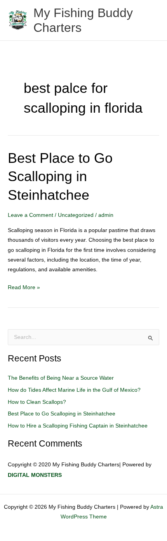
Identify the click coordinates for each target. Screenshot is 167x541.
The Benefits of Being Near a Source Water (61, 378)
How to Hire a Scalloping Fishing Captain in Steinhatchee (78, 426)
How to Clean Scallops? (37, 402)
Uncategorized (76, 215)
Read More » (24, 286)
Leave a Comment (30, 215)
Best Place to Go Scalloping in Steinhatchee (60, 176)
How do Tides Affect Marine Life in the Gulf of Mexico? (74, 390)
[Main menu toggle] (152, 20)
